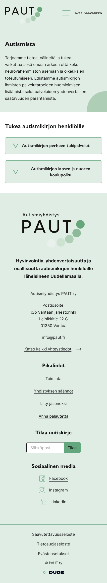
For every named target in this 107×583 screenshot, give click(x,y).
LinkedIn (58, 501)
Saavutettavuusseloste (53, 534)
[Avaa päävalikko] (82, 12)
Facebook (58, 478)
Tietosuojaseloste (53, 543)
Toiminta (53, 378)
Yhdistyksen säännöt (53, 391)
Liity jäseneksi (53, 403)
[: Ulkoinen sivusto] (53, 573)
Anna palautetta (53, 416)
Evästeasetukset (53, 553)
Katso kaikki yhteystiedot (47, 348)
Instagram (58, 489)
